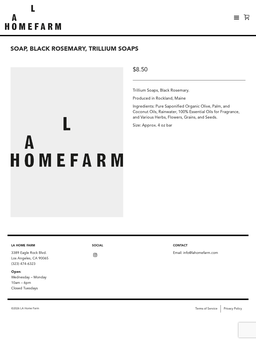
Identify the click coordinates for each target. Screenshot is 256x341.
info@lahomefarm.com (200, 253)
